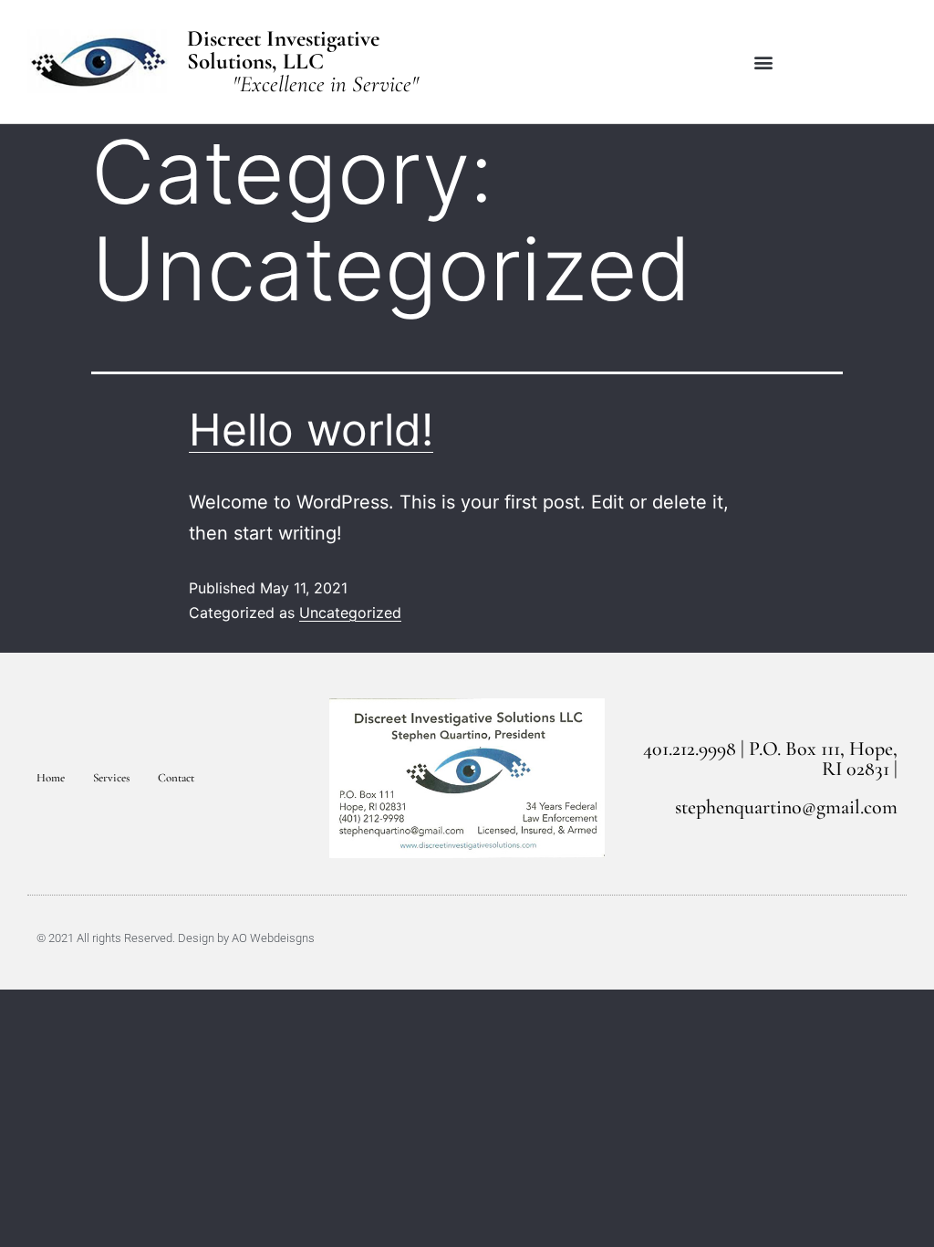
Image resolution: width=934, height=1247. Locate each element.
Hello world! (311, 429)
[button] (764, 62)
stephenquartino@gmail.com (786, 807)
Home (50, 777)
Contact (176, 777)
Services (111, 777)
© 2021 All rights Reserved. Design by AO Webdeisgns (175, 938)
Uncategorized (350, 612)
